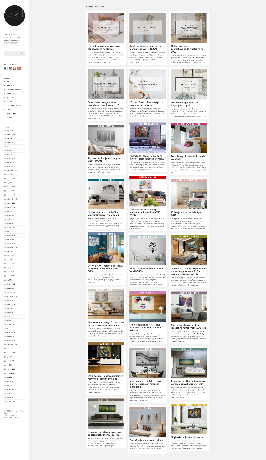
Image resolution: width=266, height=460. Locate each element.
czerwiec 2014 (11, 389)
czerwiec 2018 (11, 264)
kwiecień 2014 (11, 397)
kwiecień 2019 (11, 223)
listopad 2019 (11, 195)
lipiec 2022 (10, 138)
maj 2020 (9, 183)
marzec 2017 (11, 324)
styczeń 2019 (11, 235)
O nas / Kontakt (10, 43)
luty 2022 (10, 154)
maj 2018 (9, 268)
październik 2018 (12, 247)
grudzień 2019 (11, 191)
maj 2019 (9, 219)
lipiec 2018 (10, 260)
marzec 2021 (11, 175)
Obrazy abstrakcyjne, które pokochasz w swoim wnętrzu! (103, 103)
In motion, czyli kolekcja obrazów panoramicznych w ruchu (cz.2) (188, 382)
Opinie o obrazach (12, 40)
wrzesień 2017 (11, 300)
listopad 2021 (11, 166)
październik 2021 (12, 171)
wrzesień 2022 (11, 130)
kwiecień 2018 (11, 272)
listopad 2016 (11, 340)
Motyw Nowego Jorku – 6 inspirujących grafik (184, 104)
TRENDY (9, 110)
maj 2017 (9, 316)
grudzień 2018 (11, 239)
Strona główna (11, 34)
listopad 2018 (11, 243)
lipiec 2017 (10, 308)
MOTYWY (10, 98)
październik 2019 (12, 199)
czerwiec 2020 (11, 179)
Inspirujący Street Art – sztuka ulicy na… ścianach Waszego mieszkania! (145, 384)
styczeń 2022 (11, 158)
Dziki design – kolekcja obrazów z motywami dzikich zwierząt (105, 377)
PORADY (9, 102)
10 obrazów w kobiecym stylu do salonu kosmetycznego (146, 103)
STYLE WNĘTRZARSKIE (14, 106)
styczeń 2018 (11, 284)
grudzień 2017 (11, 288)
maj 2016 (9, 365)
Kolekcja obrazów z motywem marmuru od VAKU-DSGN (145, 47)
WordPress (15, 415)
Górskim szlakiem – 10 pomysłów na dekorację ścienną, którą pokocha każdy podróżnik (188, 271)
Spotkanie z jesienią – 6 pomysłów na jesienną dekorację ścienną (106, 323)
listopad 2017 (11, 292)
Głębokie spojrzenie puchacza (187, 437)
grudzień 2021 (11, 162)
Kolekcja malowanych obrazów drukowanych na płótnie (104, 47)
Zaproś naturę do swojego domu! (146, 440)
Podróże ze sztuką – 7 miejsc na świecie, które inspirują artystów (146, 157)
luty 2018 (10, 280)
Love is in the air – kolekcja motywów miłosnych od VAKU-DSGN (145, 212)
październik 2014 (12, 381)
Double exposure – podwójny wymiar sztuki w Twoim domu (103, 213)
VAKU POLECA (11, 114)
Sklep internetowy (12, 37)
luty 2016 (10, 377)
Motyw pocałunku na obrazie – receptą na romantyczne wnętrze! (189, 326)
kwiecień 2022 (11, 150)
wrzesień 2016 (11, 349)
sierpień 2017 (11, 304)
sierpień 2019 (11, 207)
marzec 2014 (11, 401)
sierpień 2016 (11, 353)
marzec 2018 (11, 276)
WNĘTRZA (10, 118)
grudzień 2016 (11, 337)
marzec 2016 (11, 373)
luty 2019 (10, 231)
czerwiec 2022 (11, 142)
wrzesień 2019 (11, 203)
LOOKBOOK (10, 93)
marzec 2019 (11, 227)
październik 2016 (12, 345)
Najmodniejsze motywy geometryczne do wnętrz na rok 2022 (187, 49)
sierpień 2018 (11, 256)
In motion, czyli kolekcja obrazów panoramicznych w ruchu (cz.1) (105, 433)
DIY (8, 81)
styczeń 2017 (11, 332)
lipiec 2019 (10, 211)
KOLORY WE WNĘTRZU (14, 89)
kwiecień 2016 (11, 369)
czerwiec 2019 (11, 215)
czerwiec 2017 (11, 312)
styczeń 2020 (11, 187)
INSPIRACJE (10, 85)
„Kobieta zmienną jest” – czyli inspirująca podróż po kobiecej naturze (145, 327)
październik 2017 (12, 296)
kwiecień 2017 (11, 320)
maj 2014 (9, 393)
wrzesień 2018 (11, 251)
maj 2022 (9, 146)
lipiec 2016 (10, 357)
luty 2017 (10, 328)
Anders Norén (14, 417)
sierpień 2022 (11, 134)
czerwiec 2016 (11, 361)
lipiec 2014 (10, 385)
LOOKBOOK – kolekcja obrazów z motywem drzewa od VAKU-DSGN (106, 268)
